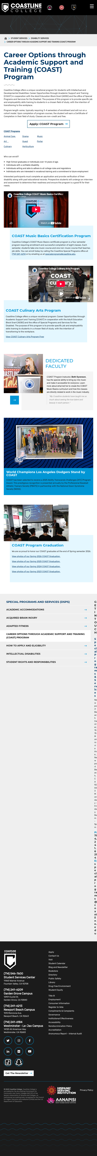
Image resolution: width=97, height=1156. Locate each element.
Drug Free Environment (59, 986)
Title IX (51, 996)
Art (6, 141)
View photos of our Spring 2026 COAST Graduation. (36, 556)
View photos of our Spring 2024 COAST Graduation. (36, 566)
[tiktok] (8, 1062)
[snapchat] (19, 1062)
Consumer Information (59, 1003)
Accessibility (54, 1022)
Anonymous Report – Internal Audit (65, 1033)
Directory (52, 975)
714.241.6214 (95, 846)
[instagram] (19, 1040)
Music (40, 136)
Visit (50, 959)
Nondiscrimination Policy (60, 1026)
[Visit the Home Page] (6, 38)
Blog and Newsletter (58, 967)
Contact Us (53, 956)
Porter (40, 141)
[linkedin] (8, 1051)
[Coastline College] (10, 959)
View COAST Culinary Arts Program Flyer (25, 337)
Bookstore (53, 971)
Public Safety (54, 978)
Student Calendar (56, 963)
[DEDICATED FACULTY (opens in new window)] (14, 400)
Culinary (8, 146)
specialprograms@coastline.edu (60, 254)
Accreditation (54, 1030)
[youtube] (30, 1051)
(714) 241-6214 (19, 254)
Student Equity (55, 990)
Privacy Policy (86, 1090)
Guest (25, 141)
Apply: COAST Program (46, 124)
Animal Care (10, 136)
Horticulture (28, 146)
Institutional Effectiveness (60, 1018)
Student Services (19, 38)
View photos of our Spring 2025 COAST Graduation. (36, 561)
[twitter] (8, 1040)
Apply (51, 952)
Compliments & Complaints (61, 1011)
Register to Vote (55, 1007)
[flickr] (19, 1051)
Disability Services (40, 38)
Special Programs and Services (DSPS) (38, 602)
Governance (54, 1015)
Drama (25, 136)
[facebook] (30, 1040)
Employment (54, 999)
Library (51, 982)
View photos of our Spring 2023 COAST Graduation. (36, 571)
